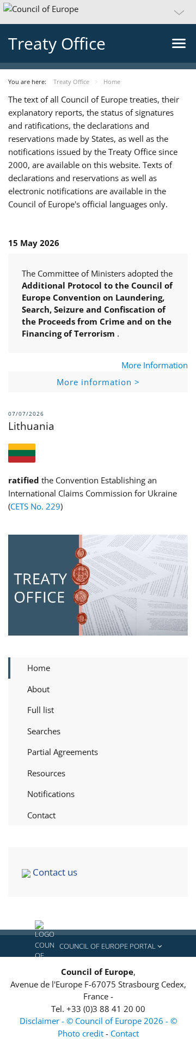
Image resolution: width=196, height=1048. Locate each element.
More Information (154, 365)
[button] (98, 12)
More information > (98, 381)
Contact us (53, 872)
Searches (43, 731)
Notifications (51, 793)
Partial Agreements (62, 751)
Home (38, 667)
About (38, 689)
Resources (46, 773)
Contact (41, 815)
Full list (40, 709)
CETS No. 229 (35, 506)
